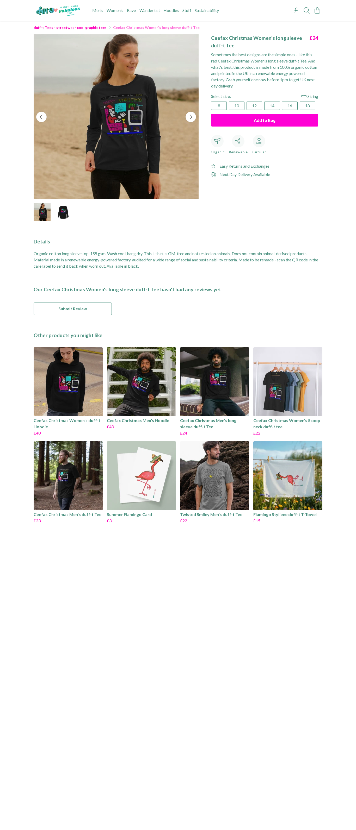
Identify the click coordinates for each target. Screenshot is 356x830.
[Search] (307, 10)
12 (254, 105)
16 (289, 105)
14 (272, 105)
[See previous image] (41, 117)
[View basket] (317, 10)
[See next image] (191, 117)
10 (236, 105)
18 (307, 105)
